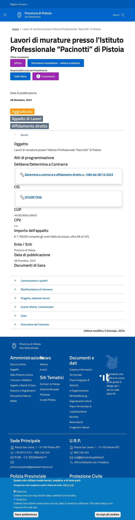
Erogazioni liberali (79, 427)
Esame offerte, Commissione (37, 307)
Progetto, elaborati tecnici (35, 298)
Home (15, 29)
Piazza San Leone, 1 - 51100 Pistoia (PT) (37, 447)
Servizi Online (18, 364)
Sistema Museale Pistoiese (49, 391)
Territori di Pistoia (50, 384)
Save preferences (26, 514)
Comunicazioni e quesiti (34, 281)
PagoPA (14, 369)
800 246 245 (81, 452)
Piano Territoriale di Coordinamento (80, 409)
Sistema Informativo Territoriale (80, 372)
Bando (24, 135)
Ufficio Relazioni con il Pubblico (91, 462)
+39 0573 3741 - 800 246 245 (32, 452)
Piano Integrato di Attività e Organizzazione (79, 385)
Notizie (44, 364)
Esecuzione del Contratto (35, 324)
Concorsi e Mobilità (20, 380)
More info (68, 485)
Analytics (21, 499)
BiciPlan (74, 417)
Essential (21, 491)
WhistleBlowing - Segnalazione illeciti (80, 398)
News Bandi (76, 422)
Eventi (43, 369)
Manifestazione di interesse (37, 289)
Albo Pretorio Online (21, 375)
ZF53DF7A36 (33, 197)
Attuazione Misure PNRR (20, 398)
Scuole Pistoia (47, 400)
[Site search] (123, 15)
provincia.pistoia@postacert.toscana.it (31, 467)
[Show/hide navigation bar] (5, 15)
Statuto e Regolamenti (23, 391)
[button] (19, 4)
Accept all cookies (107, 514)
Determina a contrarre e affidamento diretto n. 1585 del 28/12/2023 (69, 174)
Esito (24, 316)
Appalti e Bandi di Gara (23, 385)
